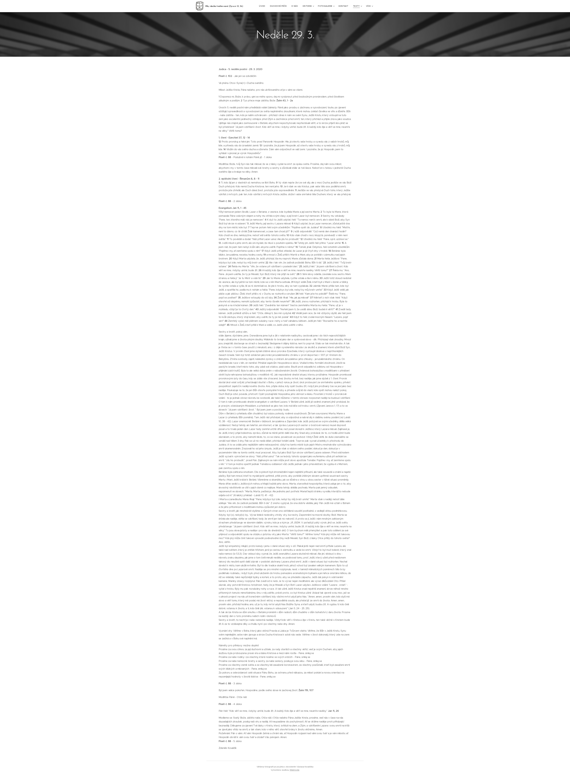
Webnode (294, 770)
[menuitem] (262, 6)
